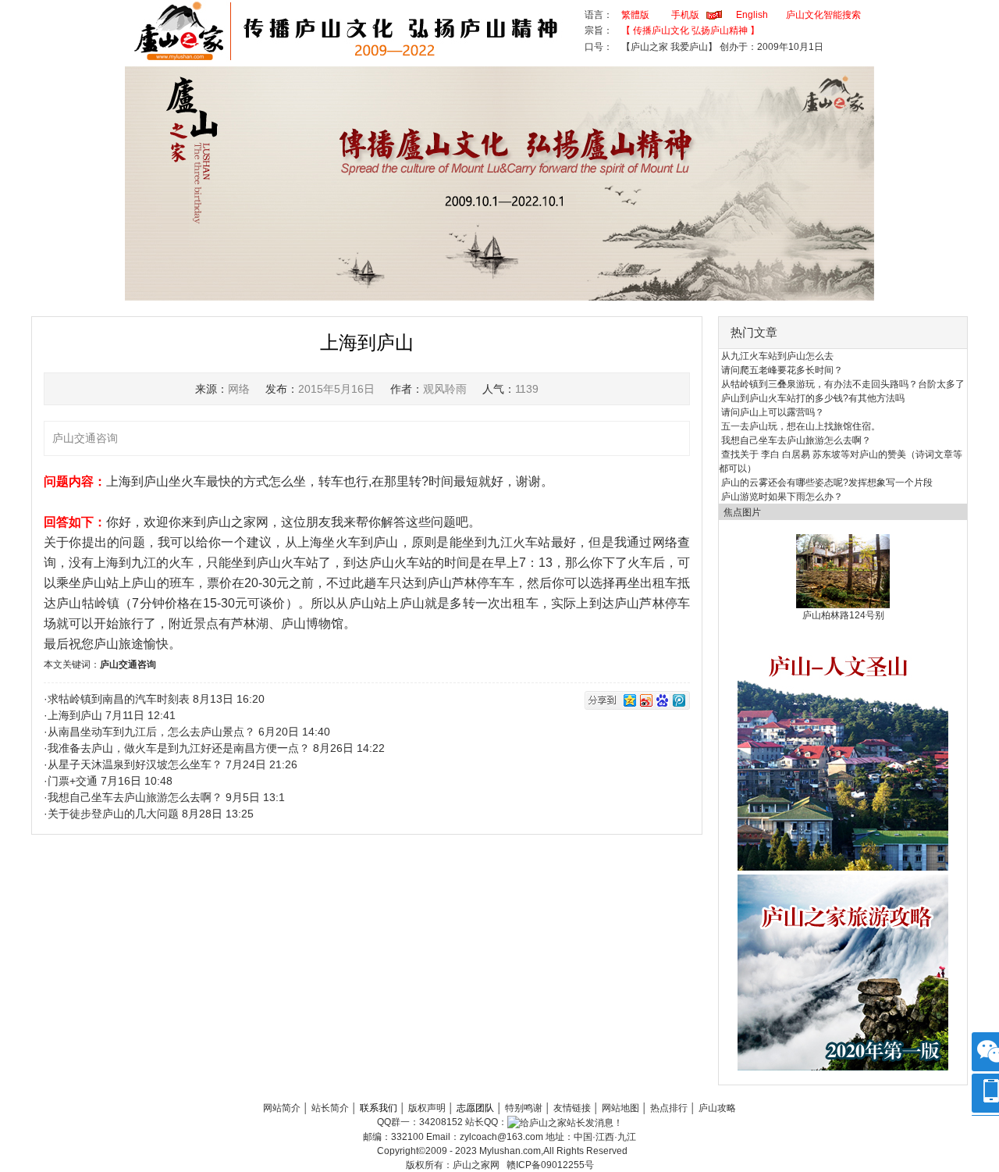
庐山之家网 (477, 1165)
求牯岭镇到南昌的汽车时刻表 (119, 699)
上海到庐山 (75, 715)
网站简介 (281, 1108)
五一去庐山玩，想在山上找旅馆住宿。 (800, 426)
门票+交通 (73, 781)
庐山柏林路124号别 (843, 615)
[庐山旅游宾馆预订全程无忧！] (843, 752)
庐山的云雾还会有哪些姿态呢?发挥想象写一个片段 (827, 482)
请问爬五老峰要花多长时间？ (782, 370)
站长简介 (330, 1108)
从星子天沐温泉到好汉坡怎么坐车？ (135, 764)
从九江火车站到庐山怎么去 (777, 356)
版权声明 (427, 1108)
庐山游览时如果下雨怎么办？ (782, 496)
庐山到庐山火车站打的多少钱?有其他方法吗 (813, 398)
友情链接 (572, 1108)
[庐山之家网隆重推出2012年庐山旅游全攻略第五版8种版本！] (843, 972)
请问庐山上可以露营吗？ (772, 412)
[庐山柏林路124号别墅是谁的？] (843, 570)
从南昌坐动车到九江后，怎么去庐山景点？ (151, 731)
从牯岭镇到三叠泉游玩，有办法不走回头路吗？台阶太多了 (843, 384)
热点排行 (669, 1108)
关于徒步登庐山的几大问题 (113, 813)
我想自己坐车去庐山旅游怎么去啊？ (135, 797)
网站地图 (620, 1108)
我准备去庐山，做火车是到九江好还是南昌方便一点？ (179, 748)
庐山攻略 (717, 1108)
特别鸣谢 (523, 1108)
